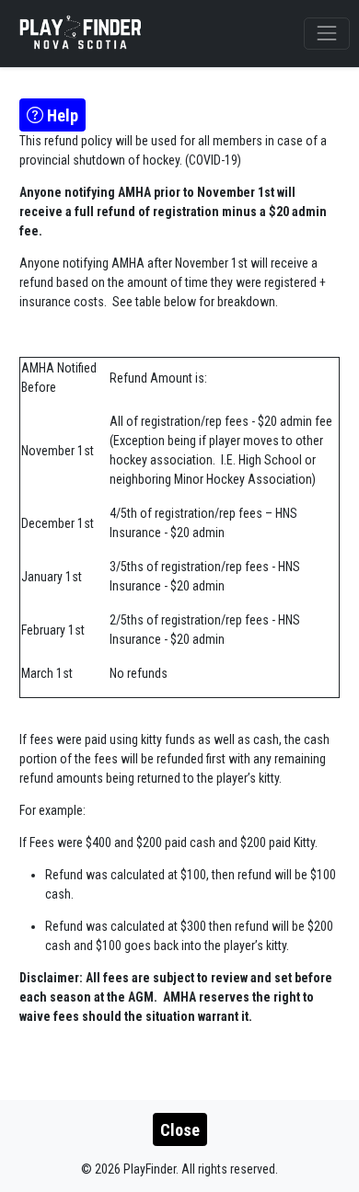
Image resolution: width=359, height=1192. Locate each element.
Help (60, 115)
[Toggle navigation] (326, 33)
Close (180, 1130)
